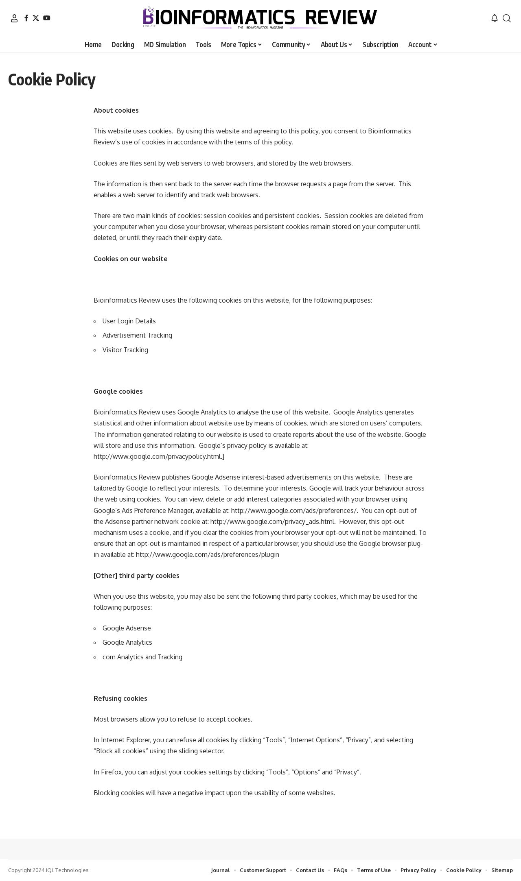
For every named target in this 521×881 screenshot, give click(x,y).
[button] (14, 18)
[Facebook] (26, 18)
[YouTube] (47, 18)
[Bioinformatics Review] (260, 18)
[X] (36, 18)
